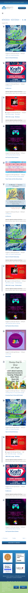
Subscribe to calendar (14, 542)
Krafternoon (8, 88)
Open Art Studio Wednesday (12, 257)
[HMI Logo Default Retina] (8, 6)
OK (16, 587)
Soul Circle (8, 356)
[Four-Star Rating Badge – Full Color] (7, 564)
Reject (23, 587)
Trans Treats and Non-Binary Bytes (13, 179)
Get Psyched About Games (11, 157)
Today (14, 538)
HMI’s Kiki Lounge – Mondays (12, 117)
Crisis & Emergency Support (18, 2)
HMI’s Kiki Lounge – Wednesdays (13, 285)
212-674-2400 (7, 2)
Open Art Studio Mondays (11, 57)
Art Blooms (8, 216)
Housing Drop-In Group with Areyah (14, 395)
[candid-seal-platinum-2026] (20, 553)
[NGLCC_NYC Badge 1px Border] (20, 564)
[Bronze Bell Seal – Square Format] (7, 553)
